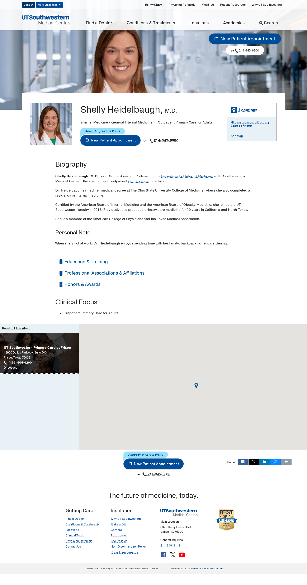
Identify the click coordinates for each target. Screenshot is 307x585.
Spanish (28, 4)
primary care (138, 181)
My (156, 5)
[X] (173, 556)
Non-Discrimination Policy (128, 547)
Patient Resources (232, 5)
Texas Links (119, 535)
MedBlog (208, 5)
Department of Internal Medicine (187, 176)
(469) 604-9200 (20, 363)
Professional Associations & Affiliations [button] (104, 273)
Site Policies (119, 541)
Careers (116, 530)
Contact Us (73, 547)
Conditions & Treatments (151, 23)
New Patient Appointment (247, 39)
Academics (234, 23)
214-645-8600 (166, 140)
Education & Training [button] (85, 262)
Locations (199, 23)
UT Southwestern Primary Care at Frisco (250, 124)
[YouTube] (182, 556)
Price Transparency (124, 552)
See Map (237, 136)
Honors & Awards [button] (81, 284)
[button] (196, 385)
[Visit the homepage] (46, 19)
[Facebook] (163, 556)
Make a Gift (118, 524)
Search (271, 23)
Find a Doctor (99, 23)
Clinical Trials (75, 535)
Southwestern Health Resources (203, 568)
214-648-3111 (170, 546)
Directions (10, 367)
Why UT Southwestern (267, 5)
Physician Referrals (182, 5)
